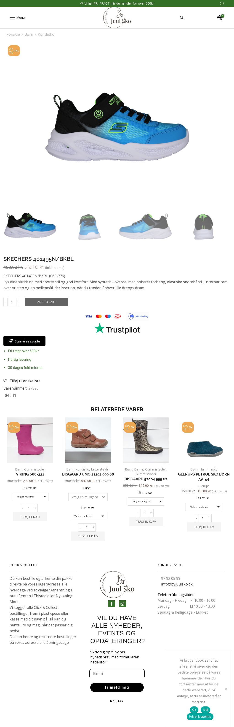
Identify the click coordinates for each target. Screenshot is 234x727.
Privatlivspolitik (200, 716)
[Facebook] (111, 603)
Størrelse (29, 488)
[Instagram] (122, 603)
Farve (87, 488)
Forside (13, 34)
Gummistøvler (34, 469)
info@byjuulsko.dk (177, 584)
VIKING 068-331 (30, 474)
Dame (138, 469)
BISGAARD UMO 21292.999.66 (88, 474)
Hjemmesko (208, 469)
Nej (205, 709)
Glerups (204, 486)
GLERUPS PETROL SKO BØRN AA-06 (204, 477)
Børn (28, 34)
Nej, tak (117, 701)
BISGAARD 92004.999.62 (146, 479)
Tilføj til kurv (30, 517)
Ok (194, 709)
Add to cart (46, 302)
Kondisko (46, 34)
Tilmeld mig (116, 687)
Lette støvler (100, 469)
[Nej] (226, 689)
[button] (14, 395)
